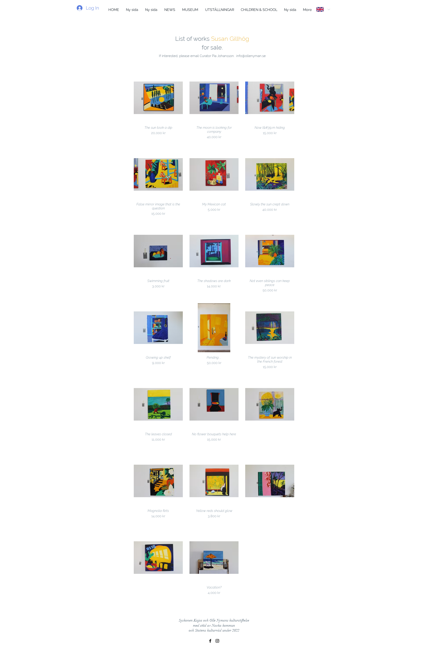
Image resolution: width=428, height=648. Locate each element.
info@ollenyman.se (251, 56)
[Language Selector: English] (323, 9)
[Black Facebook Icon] (210, 640)
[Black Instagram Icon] (217, 640)
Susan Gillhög (230, 38)
